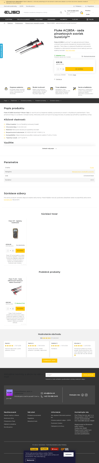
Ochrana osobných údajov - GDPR (61, 420)
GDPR (21, 6)
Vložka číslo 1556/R (81, 428)
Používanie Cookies (56, 423)
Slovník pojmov (30, 6)
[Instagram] (86, 395)
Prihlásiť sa (88, 375)
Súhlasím (69, 454)
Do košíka (79, 69)
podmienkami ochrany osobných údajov (73, 379)
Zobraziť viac (49, 360)
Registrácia (90, 6)
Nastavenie (30, 460)
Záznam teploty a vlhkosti (11, 415)
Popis (5, 100)
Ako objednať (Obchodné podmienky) (61, 416)
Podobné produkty (40, 100)
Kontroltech (42, 445)
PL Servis (35, 445)
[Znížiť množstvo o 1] (58, 69)
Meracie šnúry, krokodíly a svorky (83, 171)
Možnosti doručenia (89, 56)
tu (44, 456)
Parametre (14, 100)
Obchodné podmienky (10, 6)
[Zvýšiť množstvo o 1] (63, 69)
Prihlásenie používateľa (34, 415)
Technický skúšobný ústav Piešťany (56, 445)
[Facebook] (82, 395)
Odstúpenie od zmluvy (57, 426)
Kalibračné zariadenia (10, 424)
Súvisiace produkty (26, 100)
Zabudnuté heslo (32, 421)
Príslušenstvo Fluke (9, 421)
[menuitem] (9, 19)
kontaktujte (8, 199)
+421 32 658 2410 (73, 11)
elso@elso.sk (49, 393)
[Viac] (90, 19)
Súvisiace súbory (54, 100)
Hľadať (61, 13)
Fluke (74, 75)
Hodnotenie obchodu (49, 334)
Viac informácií (70, 50)
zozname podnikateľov (82, 434)
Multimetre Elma (9, 418)
